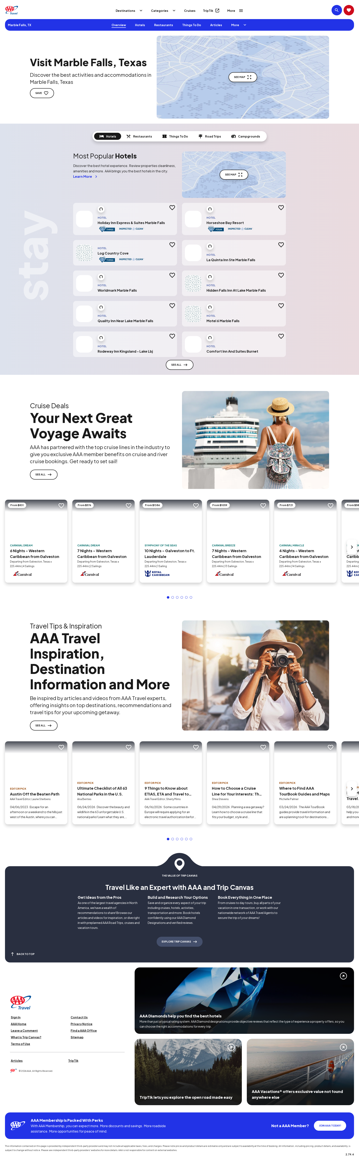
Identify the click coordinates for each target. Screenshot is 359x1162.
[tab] (107, 136)
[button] (168, 591)
